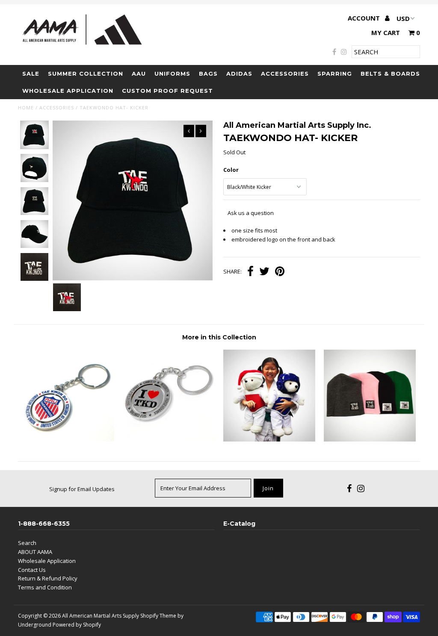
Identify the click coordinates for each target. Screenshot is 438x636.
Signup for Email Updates (82, 489)
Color (231, 170)
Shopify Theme (158, 615)
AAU (139, 73)
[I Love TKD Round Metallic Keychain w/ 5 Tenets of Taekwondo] (169, 439)
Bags (208, 73)
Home (26, 107)
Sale (30, 73)
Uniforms (172, 73)
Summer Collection (85, 73)
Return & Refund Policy (47, 578)
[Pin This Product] (279, 272)
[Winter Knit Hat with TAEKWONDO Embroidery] (370, 439)
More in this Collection (219, 337)
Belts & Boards (390, 73)
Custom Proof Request (167, 90)
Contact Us (32, 570)
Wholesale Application (67, 90)
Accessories (285, 73)
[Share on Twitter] (264, 272)
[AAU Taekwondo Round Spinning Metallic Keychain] (68, 439)
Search (27, 543)
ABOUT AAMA (35, 552)
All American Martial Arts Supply (100, 615)
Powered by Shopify (77, 624)
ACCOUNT (365, 18)
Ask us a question (251, 213)
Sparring (334, 73)
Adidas (239, 73)
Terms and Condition (45, 587)
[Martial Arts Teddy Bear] (269, 439)
